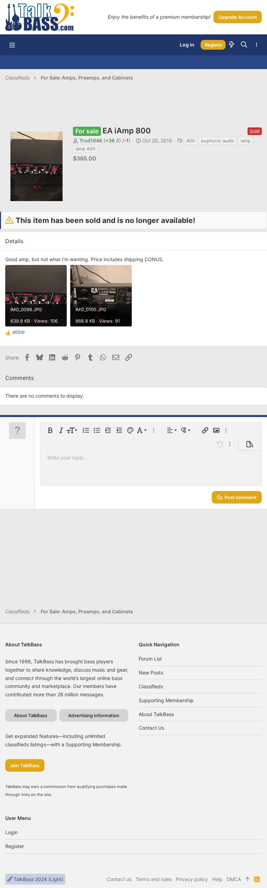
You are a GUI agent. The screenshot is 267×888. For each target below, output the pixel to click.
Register (14, 846)
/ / (117, 140)
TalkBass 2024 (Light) (37, 879)
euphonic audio (217, 140)
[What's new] (231, 45)
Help (217, 879)
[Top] (247, 879)
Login (11, 832)
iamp (246, 140)
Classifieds (151, 686)
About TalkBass (156, 714)
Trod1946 (90, 140)
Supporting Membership (166, 700)
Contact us (151, 728)
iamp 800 (85, 148)
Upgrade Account (237, 17)
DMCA (234, 879)
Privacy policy (192, 879)
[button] (12, 45)
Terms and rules (154, 879)
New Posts (151, 672)
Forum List (150, 659)
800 (190, 140)
